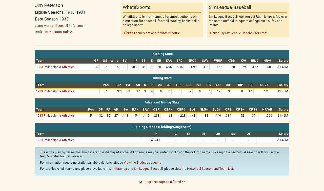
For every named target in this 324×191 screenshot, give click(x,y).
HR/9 (267, 60)
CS (208, 85)
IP (135, 60)
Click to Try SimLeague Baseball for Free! (238, 33)
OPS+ (240, 109)
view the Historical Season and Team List (204, 169)
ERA (169, 60)
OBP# (181, 109)
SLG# (217, 109)
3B (169, 85)
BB (143, 60)
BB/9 (254, 60)
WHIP (218, 60)
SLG (192, 109)
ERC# (192, 60)
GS (105, 60)
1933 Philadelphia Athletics (55, 67)
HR (178, 85)
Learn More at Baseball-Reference (59, 26)
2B (160, 85)
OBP (156, 109)
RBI (188, 85)
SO (218, 85)
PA (128, 85)
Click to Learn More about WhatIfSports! (151, 33)
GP (96, 60)
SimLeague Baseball (148, 169)
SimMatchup (118, 169)
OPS (228, 109)
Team (40, 60)
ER (159, 60)
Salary (283, 60)
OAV (205, 60)
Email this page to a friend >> (164, 182)
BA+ (135, 109)
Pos (106, 85)
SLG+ (204, 109)
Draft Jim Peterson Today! (53, 32)
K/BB (231, 60)
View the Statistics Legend (142, 162)
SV (125, 60)
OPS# (253, 109)
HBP (240, 85)
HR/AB (267, 109)
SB (199, 85)
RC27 (264, 85)
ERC (180, 60)
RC (250, 85)
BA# (146, 109)
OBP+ (168, 109)
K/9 (243, 60)
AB (138, 85)
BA (126, 109)
